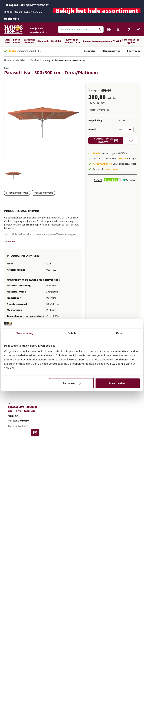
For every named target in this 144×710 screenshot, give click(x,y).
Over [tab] (119, 332)
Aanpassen (69, 383)
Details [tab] (72, 332)
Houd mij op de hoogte (103, 140)
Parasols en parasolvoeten (70, 60)
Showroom (133, 50)
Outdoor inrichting (40, 60)
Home (7, 60)
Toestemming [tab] (25, 332)
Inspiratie (89, 50)
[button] (96, 11)
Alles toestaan (117, 383)
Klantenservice (111, 50)
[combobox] (81, 29)
